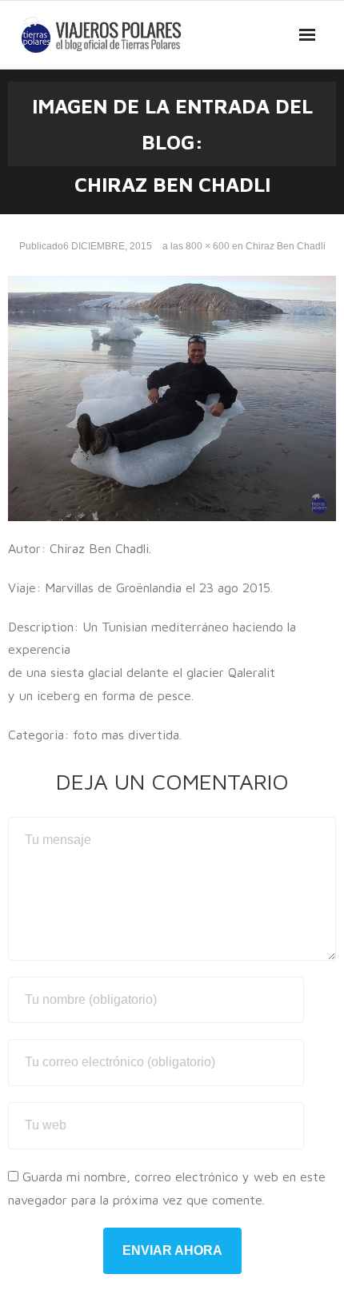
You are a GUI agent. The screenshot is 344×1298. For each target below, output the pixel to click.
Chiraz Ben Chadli (286, 246)
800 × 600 (208, 246)
